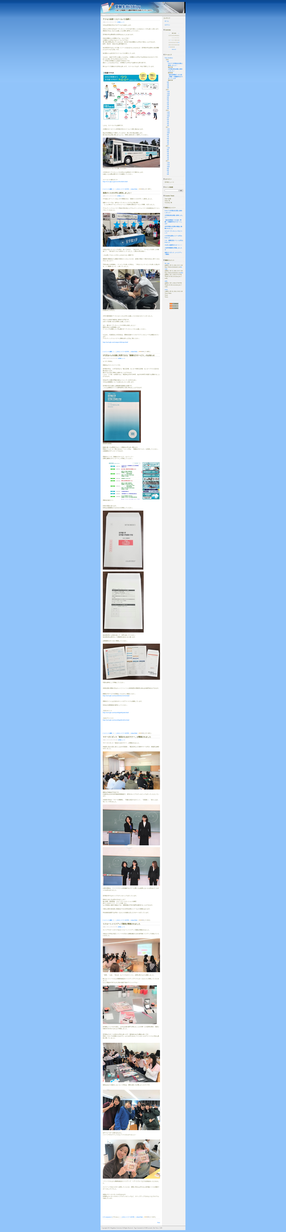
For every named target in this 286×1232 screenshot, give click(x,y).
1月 (168, 88)
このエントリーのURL (122, 189)
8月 (168, 99)
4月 (168, 106)
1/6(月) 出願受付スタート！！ (173, 245)
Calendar (168, 30)
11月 (168, 93)
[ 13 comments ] (107, 1217)
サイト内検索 (169, 187)
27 (169, 47)
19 (178, 42)
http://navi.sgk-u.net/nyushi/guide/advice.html (116, 720)
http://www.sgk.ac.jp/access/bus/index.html (115, 181)
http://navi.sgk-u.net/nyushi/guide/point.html (116, 712)
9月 (168, 61)
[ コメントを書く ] (108, 189)
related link (134, 189)
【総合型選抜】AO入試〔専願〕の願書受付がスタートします (175, 76)
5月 (168, 104)
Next (158, 1222)
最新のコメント (169, 260)
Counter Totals (169, 196)
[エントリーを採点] (139, 189)
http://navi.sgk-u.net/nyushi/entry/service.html (116, 695)
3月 (168, 84)
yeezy (166, 289)
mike (181, 273)
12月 (168, 91)
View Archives (169, 58)
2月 (168, 86)
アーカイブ (168, 55)
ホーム (167, 21)
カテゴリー (168, 179)
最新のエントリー (170, 207)
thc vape (167, 263)
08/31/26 (174, 49)
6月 (168, 82)
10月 (168, 95)
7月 (168, 101)
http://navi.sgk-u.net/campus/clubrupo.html (115, 342)
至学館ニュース (120, 22)
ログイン (167, 25)
